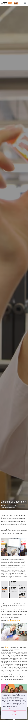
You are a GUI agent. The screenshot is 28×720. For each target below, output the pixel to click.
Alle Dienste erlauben (14, 708)
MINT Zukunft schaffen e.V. (14, 620)
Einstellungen (14, 714)
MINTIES (7, 647)
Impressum (9, 716)
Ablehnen (14, 711)
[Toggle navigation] (25, 3)
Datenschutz (4, 716)
